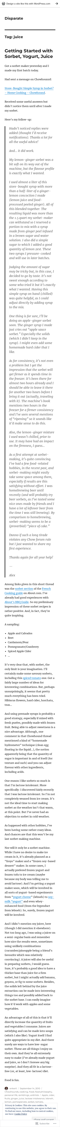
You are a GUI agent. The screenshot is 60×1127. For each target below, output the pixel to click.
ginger (14, 1098)
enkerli (13, 1088)
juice (21, 1098)
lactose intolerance (35, 1098)
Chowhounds (12, 1091)
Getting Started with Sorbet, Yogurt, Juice (29, 53)
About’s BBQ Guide (17, 602)
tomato (39, 1102)
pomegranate (19, 1102)
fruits (7, 1098)
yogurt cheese (22, 897)
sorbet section (24, 588)
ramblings (23, 1095)
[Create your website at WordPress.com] (30, 3)
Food (31, 1091)
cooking (24, 1091)
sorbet (31, 1102)
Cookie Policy (20, 1114)
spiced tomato (32, 678)
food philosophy (43, 1091)
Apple (45, 1095)
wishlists (34, 1095)
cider (51, 1095)
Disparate (14, 18)
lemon (8, 1102)
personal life (11, 1095)
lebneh (49, 1098)
